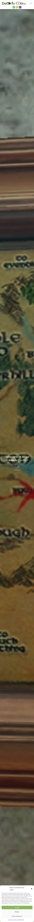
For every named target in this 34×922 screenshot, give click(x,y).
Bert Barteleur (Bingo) (11, 453)
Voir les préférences (17, 916)
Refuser (17, 912)
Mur (20, 453)
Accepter (17, 907)
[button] (31, 888)
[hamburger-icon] (31, 3)
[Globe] (20, 7)
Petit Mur (25, 453)
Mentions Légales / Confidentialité (16, 919)
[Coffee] (17, 7)
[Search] (14, 7)
